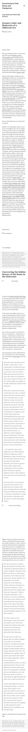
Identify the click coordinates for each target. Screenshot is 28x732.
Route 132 (5, 198)
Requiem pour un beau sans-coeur (15, 265)
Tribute (18, 255)
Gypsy (18, 725)
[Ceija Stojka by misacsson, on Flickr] (14, 286)
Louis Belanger (22, 259)
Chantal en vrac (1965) (16, 81)
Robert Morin (8, 183)
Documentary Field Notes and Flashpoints (10, 5)
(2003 (9, 196)
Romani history (21, 726)
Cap (18, 89)
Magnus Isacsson (17, 252)
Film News (17, 254)
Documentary (8, 725)
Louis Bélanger (20, 194)
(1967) (13, 87)
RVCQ (11, 266)
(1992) (8, 110)
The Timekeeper (16, 196)
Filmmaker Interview (6, 723)
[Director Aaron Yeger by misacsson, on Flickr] (14, 520)
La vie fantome (15, 259)
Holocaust (22, 725)
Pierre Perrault (6, 147)
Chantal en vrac (9, 256)
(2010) (9, 198)
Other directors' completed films (9, 255)
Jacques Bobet (16, 177)
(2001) (22, 187)
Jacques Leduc (21, 72)
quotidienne (8, 98)
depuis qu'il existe (11, 258)
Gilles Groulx (17, 145)
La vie (20, 108)
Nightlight (5, 196)
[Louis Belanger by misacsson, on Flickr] (14, 238)
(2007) (22, 196)
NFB (11, 95)
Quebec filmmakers (10, 263)
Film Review (22, 254)
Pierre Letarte (18, 262)
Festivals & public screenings (8, 254)
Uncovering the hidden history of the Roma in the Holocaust (14, 274)
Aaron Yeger (16, 356)
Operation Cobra (16, 187)
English (3, 722)
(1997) (9, 187)
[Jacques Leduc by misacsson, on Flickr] (14, 39)
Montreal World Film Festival (8, 261)
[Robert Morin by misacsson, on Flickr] (14, 220)
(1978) (13, 98)
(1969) (3, 91)
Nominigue (4, 262)
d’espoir (21, 89)
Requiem (15, 183)
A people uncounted (17, 723)
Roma (16, 726)
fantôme (4, 110)
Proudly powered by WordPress (9, 730)
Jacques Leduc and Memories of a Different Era (11, 25)
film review (13, 725)
